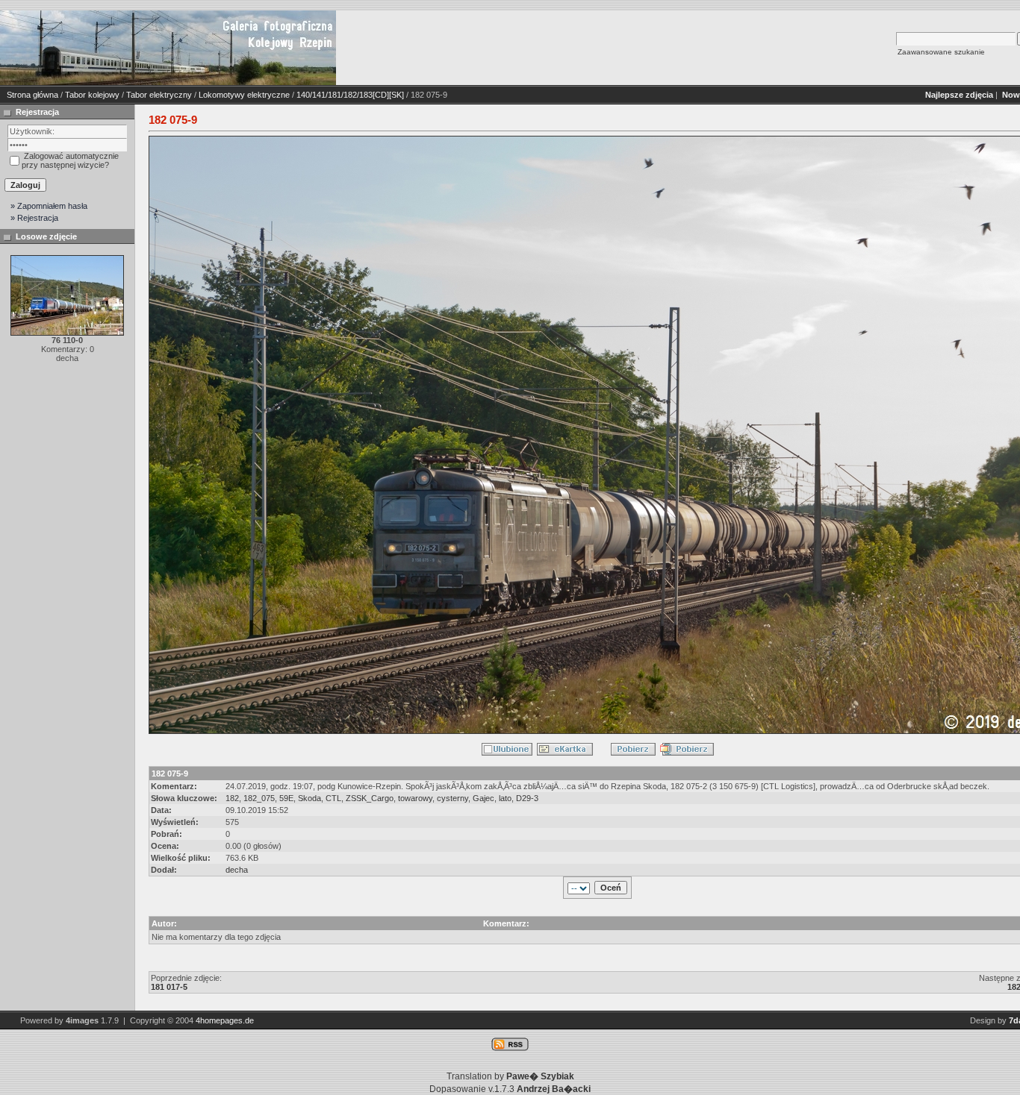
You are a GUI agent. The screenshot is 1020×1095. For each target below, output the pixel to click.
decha (237, 869)
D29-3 (527, 798)
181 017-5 (169, 986)
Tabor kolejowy (92, 94)
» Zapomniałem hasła (48, 205)
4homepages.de (225, 1020)
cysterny (452, 798)
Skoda (309, 798)
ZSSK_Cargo (370, 798)
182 (232, 798)
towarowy (415, 798)
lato (505, 798)
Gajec (483, 798)
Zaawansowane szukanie (941, 52)
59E (286, 798)
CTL (333, 798)
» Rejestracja (34, 217)
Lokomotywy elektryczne (244, 94)
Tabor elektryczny (159, 94)
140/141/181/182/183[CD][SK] (350, 94)
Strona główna (32, 94)
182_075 (259, 798)
